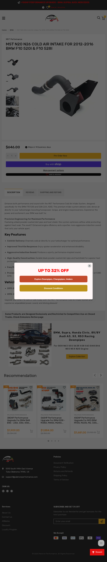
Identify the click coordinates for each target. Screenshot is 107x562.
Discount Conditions (53, 288)
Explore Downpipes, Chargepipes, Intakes (53, 279)
